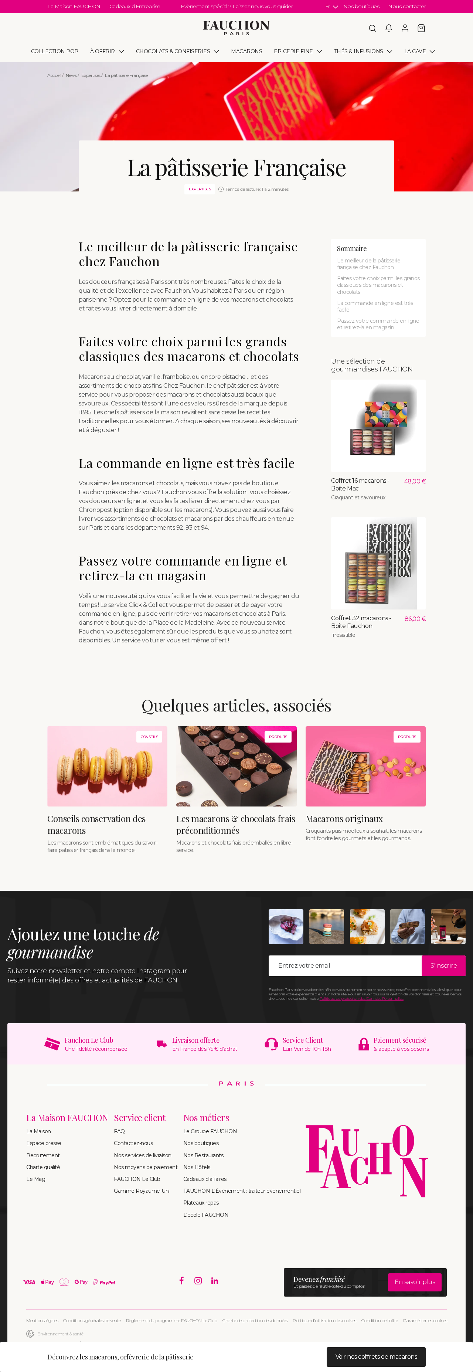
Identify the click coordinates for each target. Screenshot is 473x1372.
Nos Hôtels (196, 1167)
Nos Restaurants (203, 1155)
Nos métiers (206, 1117)
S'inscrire (444, 965)
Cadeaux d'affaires (205, 1179)
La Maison (38, 1131)
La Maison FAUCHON (74, 6)
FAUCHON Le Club (137, 1179)
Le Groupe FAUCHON (210, 1131)
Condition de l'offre (379, 1320)
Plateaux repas (201, 1202)
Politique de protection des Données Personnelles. (362, 998)
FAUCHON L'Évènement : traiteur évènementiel (242, 1191)
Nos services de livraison (142, 1155)
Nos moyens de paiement (145, 1167)
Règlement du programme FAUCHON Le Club (171, 1320)
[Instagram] (198, 1281)
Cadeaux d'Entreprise (134, 6)
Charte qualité (43, 1167)
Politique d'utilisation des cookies (324, 1320)
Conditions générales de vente (92, 1320)
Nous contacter (407, 6)
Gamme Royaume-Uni (142, 1191)
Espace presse (43, 1143)
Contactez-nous (133, 1143)
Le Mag (35, 1179)
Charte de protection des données (254, 1320)
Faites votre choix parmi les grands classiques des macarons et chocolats (378, 285)
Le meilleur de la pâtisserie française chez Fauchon (368, 264)
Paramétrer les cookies (425, 1320)
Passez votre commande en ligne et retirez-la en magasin (378, 324)
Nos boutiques (361, 6)
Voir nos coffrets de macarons (376, 1356)
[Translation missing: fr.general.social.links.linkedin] (215, 1281)
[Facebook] (181, 1281)
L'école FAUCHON (206, 1215)
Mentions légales (42, 1320)
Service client (139, 1117)
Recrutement (43, 1155)
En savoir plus (415, 1282)
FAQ (119, 1131)
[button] (372, 28)
